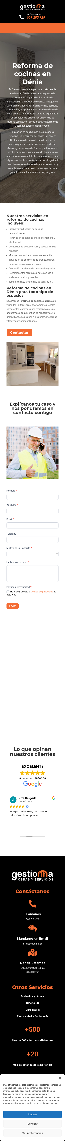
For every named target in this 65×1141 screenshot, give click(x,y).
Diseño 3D (32, 1003)
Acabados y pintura (32, 996)
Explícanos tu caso (17, 562)
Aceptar (32, 1114)
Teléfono (11, 533)
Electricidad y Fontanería (32, 1016)
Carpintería (33, 1009)
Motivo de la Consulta (19, 548)
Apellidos (12, 505)
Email (10, 519)
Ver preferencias (32, 1133)
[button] (60, 1078)
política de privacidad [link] (42, 591)
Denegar (33, 1123)
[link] (33, 10)
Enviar (12, 606)
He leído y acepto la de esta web (31, 593)
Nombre (11, 490)
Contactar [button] (19, 332)
